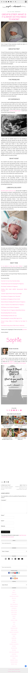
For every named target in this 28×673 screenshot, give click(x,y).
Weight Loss (14, 664)
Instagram (5, 363)
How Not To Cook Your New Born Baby (10, 281)
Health (14, 616)
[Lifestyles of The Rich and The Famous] (7, 420)
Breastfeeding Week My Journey (8, 312)
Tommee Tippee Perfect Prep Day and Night (11, 293)
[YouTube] (8, 1)
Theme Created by (14, 671)
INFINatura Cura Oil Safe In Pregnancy (10, 307)
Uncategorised (14, 662)
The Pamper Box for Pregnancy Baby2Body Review (13, 310)
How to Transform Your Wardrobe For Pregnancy (12, 304)
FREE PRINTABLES (14, 604)
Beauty (14, 592)
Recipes (14, 646)
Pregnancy (18, 11)
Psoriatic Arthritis (14, 644)
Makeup (14, 626)
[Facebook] (10, 1)
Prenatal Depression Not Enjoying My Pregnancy (12, 283)
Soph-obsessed (16, 669)
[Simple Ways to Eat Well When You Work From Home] (20, 432)
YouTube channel (22, 363)
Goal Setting (14, 610)
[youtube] (19, 559)
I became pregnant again (15, 110)
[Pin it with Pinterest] (15, 573)
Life (14, 624)
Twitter (15, 363)
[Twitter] (1, 1)
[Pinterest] (6, 1)
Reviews (14, 650)
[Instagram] (9, 410)
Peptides (14, 640)
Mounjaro (14, 634)
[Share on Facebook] (5, 482)
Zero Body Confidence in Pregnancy (9, 286)
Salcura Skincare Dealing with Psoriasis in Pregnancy (13, 301)
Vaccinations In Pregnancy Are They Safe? (10, 296)
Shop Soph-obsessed (14, 652)
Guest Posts (14, 612)
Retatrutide (14, 648)
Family (14, 600)
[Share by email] (19, 573)
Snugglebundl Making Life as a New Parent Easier (7, 487)
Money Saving (14, 630)
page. (4, 359)
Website (3, 526)
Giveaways (14, 608)
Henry (14, 618)
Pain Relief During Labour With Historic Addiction (12, 325)
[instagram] (5, 559)
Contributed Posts (14, 596)
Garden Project (14, 606)
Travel (14, 658)
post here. (24, 329)
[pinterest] (15, 559)
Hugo (14, 622)
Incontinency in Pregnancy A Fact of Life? (10, 299)
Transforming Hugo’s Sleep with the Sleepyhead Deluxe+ (21, 487)
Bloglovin (11, 361)
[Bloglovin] (13, 1)
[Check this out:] (9, 573)
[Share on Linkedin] (17, 573)
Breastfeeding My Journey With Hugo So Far (11, 318)
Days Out (14, 598)
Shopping (14, 654)
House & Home (14, 620)
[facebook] (9, 559)
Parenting (14, 638)
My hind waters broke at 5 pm (8, 190)
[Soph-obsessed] (14, 5)
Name (3, 515)
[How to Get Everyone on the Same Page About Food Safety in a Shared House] (20, 420)
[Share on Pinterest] (8, 482)
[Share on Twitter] (11, 573)
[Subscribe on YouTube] (17, 578)
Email (2, 520)
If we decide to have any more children (11, 266)
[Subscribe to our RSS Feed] (15, 578)
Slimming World (14, 656)
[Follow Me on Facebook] (11, 578)
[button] (26, 1)
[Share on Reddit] (13, 573)
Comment (3, 500)
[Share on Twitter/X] (6, 482)
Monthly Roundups (14, 632)
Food (14, 602)
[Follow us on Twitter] (13, 578)
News (14, 636)
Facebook (10, 363)
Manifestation (14, 628)
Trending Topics (14, 660)
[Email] (21, 410)
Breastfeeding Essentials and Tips (9, 315)
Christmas (14, 594)
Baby (14, 590)
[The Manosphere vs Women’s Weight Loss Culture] (7, 432)
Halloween (14, 614)
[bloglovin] (12, 559)
